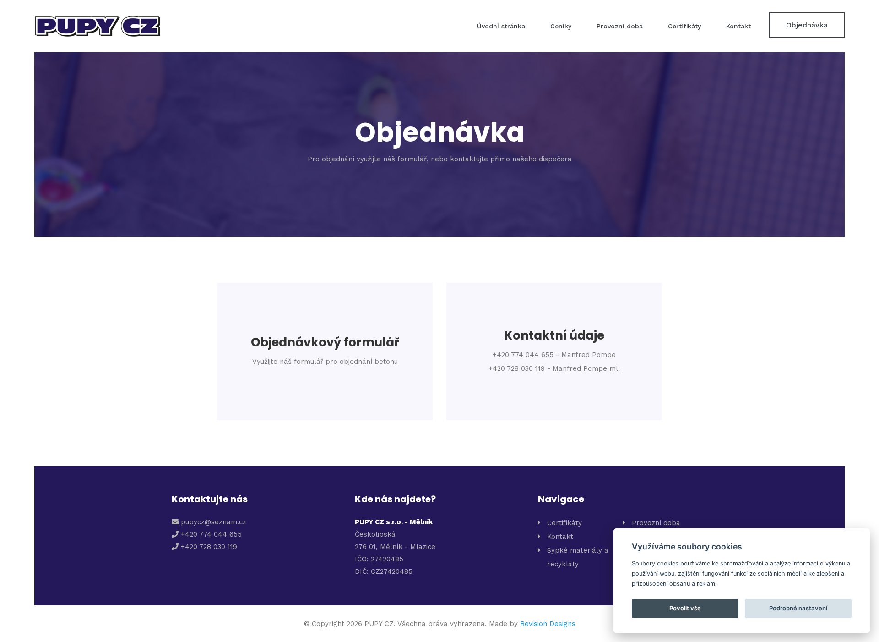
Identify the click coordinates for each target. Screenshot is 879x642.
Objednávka (807, 25)
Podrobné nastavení (798, 608)
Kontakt (738, 26)
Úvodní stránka (501, 26)
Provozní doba (620, 26)
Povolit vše (685, 608)
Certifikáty (684, 26)
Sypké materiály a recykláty (577, 557)
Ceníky (560, 26)
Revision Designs (547, 624)
